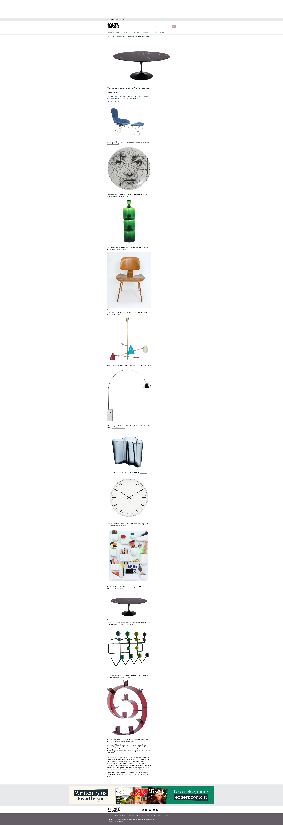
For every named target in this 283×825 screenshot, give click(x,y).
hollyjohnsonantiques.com (120, 196)
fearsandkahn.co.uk (113, 144)
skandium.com (128, 624)
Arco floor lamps (136, 767)
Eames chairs (111, 767)
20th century (113, 757)
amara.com (143, 473)
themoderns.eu (121, 249)
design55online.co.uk (118, 428)
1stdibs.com (116, 314)
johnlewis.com (125, 677)
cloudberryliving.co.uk (119, 526)
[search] (174, 26)
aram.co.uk (119, 589)
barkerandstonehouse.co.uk (125, 741)
